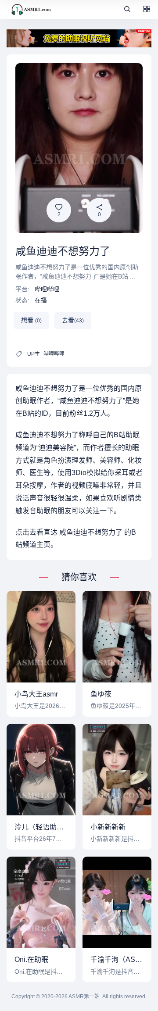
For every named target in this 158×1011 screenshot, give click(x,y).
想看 (31, 320)
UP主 (33, 354)
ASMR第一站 (84, 996)
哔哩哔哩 (47, 289)
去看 (73, 320)
